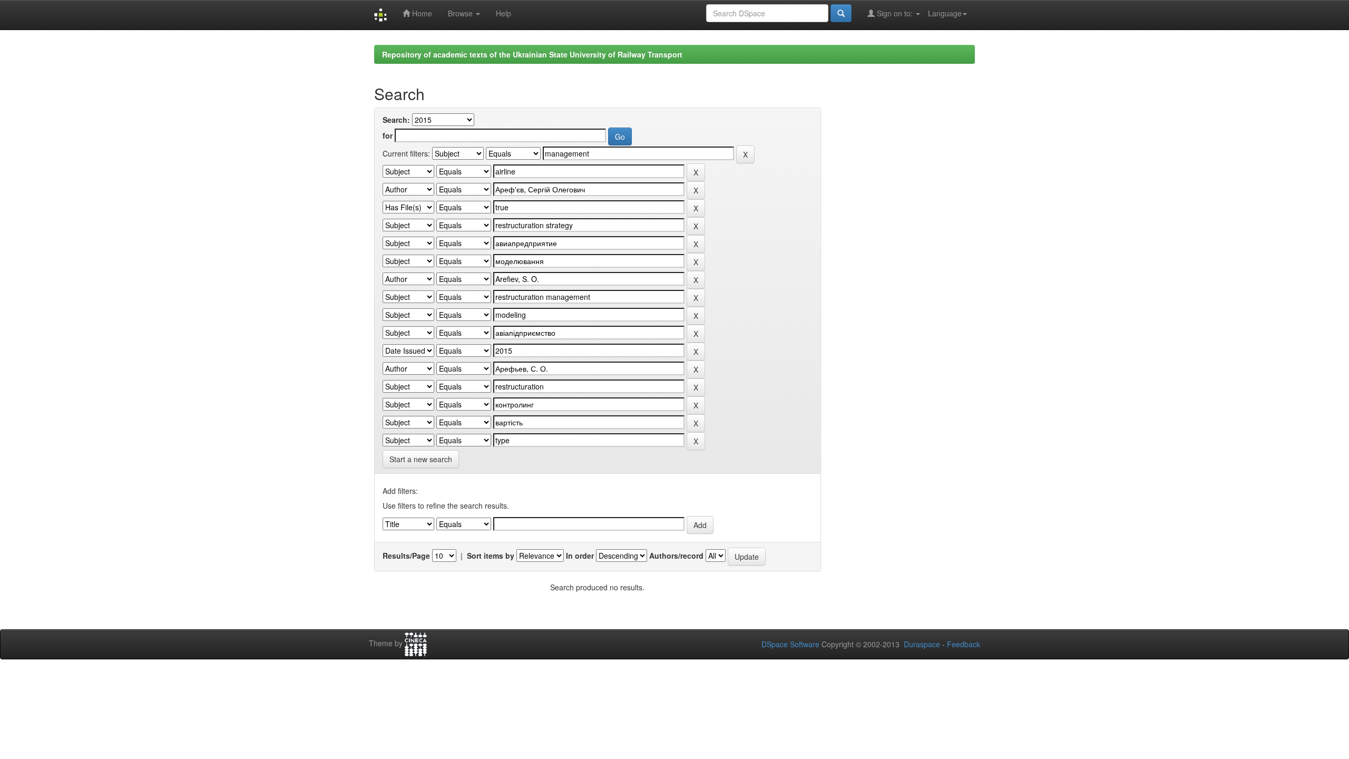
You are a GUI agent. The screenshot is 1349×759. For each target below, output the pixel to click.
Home (421, 13)
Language (945, 13)
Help (503, 13)
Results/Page (406, 555)
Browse (461, 13)
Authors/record (676, 555)
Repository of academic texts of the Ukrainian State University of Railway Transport (532, 54)
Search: (396, 119)
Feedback (963, 644)
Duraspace (922, 644)
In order (580, 555)
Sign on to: (895, 13)
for (388, 135)
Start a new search (420, 459)
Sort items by (490, 555)
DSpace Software (790, 644)
